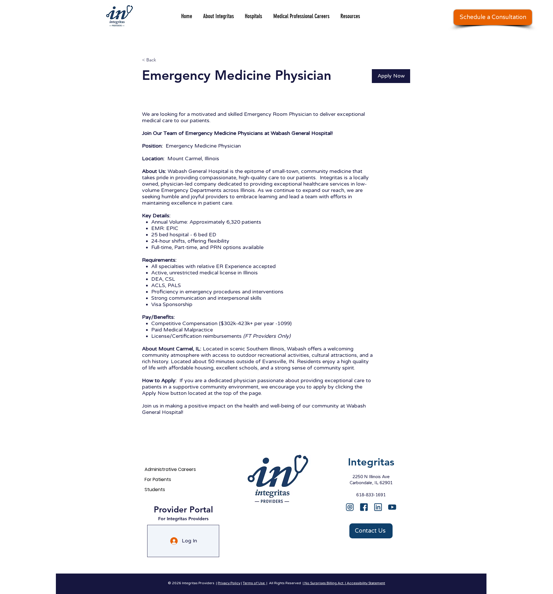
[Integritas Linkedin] (378, 507)
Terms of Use (254, 583)
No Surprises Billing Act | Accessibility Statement (344, 583)
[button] (493, 17)
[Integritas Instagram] (349, 507)
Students (155, 489)
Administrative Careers (170, 469)
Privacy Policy (229, 583)
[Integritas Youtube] (392, 507)
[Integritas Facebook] (364, 507)
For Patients (158, 479)
